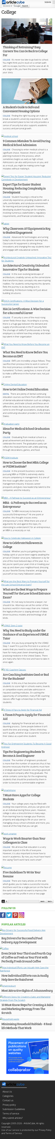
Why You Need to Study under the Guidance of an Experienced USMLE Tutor (26, 634)
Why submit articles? (13, 1117)
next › (42, 901)
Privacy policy (9, 1104)
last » (50, 901)
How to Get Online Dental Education (25, 389)
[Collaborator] (27, 1072)
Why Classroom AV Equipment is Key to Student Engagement (26, 230)
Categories (8, 1096)
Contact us (8, 1100)
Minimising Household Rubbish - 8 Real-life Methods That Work (26, 1026)
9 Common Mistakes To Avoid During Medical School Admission (26, 143)
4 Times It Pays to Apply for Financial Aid (26, 716)
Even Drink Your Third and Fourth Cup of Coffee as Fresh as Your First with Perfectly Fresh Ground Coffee (26, 957)
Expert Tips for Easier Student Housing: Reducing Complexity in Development (24, 188)
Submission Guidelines (14, 1109)
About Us (7, 1091)
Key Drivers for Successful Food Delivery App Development (21, 940)
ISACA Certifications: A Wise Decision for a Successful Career (27, 311)
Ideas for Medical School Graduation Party (26, 430)
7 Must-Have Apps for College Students (21, 797)
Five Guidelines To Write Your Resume (22, 874)
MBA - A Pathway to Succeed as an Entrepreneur (25, 504)
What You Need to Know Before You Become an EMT (25, 354)
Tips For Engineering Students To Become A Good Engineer (24, 753)
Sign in (48, 2)
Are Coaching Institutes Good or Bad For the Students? (26, 676)
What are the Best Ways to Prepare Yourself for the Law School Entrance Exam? (26, 593)
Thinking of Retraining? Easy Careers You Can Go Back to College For (25, 51)
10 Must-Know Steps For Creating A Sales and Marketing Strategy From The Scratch (27, 1009)
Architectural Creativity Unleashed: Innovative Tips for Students (26, 267)
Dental (6, 394)
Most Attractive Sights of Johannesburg (27, 990)
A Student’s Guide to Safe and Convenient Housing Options (21, 109)
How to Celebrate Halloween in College (22, 545)
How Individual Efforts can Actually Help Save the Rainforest (25, 977)
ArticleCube (29, 1123)
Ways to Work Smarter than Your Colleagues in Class (24, 840)
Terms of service (11, 1113)
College (6, 60)
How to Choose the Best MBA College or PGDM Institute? (26, 464)
